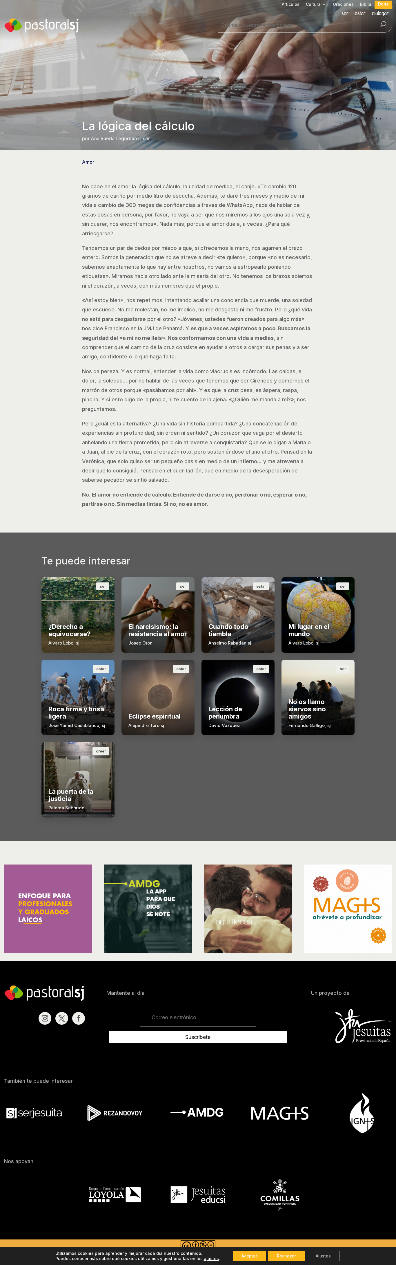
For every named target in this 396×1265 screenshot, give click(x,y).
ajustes (211, 1258)
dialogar (380, 14)
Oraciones (343, 4)
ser (344, 14)
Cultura (313, 4)
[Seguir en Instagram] (45, 1018)
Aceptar (249, 1255)
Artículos (290, 4)
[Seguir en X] (61, 1018)
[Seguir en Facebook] (78, 1018)
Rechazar (286, 1255)
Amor (88, 162)
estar (360, 14)
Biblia (365, 4)
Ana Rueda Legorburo (115, 138)
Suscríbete (197, 1037)
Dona (383, 4)
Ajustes (323, 1255)
